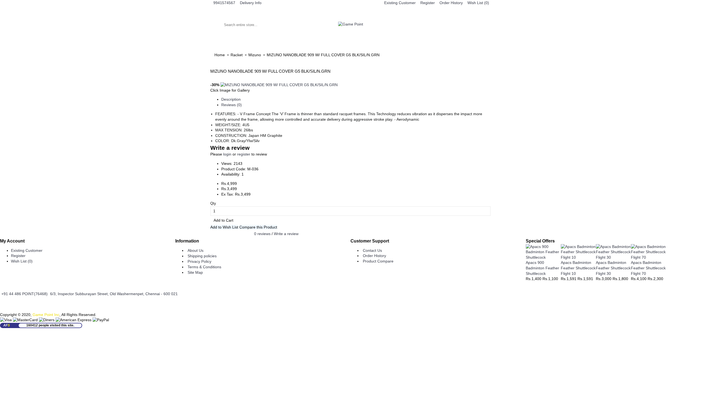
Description (231, 99)
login (227, 154)
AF (6, 325)
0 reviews (262, 233)
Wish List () (22, 261)
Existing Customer (26, 250)
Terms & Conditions (204, 267)
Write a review (286, 233)
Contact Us (372, 250)
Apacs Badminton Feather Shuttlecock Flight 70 (648, 267)
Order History (374, 255)
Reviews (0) (231, 105)
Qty (213, 203)
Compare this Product (258, 227)
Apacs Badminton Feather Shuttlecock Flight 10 (578, 267)
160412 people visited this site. (50, 325)
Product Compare (378, 261)
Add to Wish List (224, 227)
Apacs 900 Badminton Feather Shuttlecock (542, 267)
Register (18, 255)
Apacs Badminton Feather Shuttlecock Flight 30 (613, 267)
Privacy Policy (199, 261)
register (243, 154)
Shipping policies (202, 256)
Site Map (195, 272)
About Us (195, 250)
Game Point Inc (46, 314)
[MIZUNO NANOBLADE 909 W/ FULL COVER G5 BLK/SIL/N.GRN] (279, 85)
